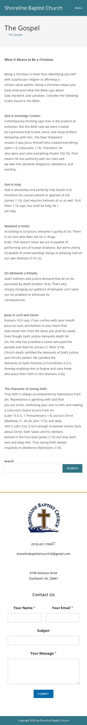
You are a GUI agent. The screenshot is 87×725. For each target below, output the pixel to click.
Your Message (43, 653)
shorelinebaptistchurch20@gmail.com (43, 554)
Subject (43, 631)
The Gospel (15, 35)
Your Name (24, 608)
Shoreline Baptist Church (33, 7)
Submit (43, 694)
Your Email (62, 608)
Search (9, 461)
